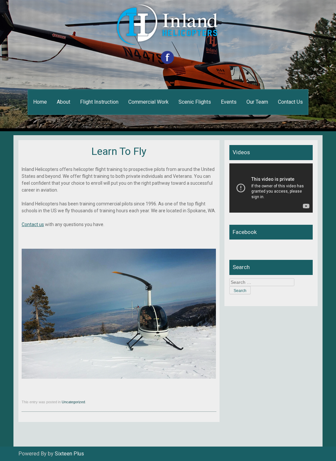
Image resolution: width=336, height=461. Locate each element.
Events (229, 102)
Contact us (33, 224)
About (63, 102)
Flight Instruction (99, 102)
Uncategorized (73, 402)
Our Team (257, 102)
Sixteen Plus (69, 454)
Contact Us (290, 102)
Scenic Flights (194, 102)
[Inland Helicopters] (168, 30)
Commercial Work (148, 102)
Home (40, 102)
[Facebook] (168, 62)
